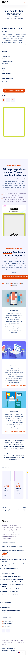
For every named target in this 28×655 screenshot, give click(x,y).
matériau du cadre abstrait (6, 485)
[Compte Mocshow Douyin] (8, 630)
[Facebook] (3, 100)
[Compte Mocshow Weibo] (3, 630)
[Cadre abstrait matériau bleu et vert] (6, 476)
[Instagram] (13, 100)
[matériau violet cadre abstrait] (18, 476)
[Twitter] (8, 100)
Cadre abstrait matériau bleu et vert (6, 492)
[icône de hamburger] (2, 4)
